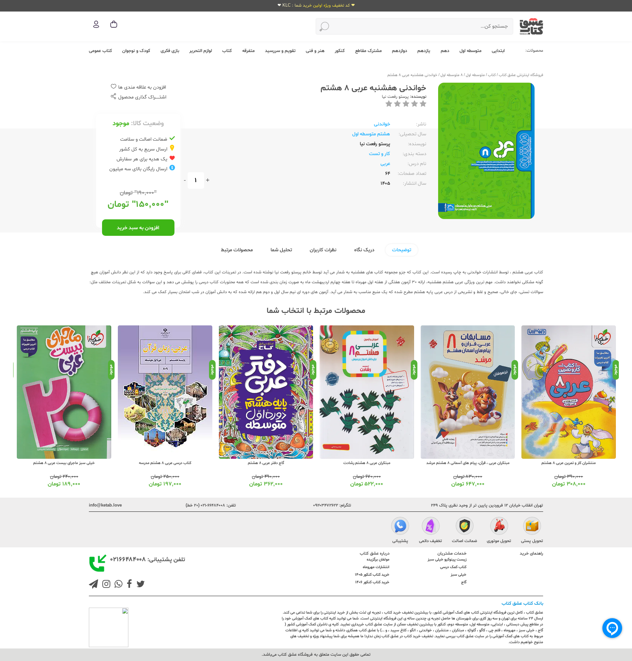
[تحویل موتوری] (499, 527)
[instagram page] (105, 585)
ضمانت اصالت (464, 541)
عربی (385, 163)
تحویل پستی (532, 541)
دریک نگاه (364, 250)
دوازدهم (399, 51)
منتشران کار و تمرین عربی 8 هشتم (568, 463)
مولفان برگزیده (378, 559)
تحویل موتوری (499, 541)
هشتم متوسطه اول (371, 134)
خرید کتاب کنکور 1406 (372, 582)
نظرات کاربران (323, 250)
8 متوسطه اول (451, 75)
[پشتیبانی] (400, 527)
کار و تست (379, 154)
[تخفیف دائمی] (431, 527)
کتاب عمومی (100, 51)
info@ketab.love (105, 506)
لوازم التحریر (200, 51)
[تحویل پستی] (532, 527)
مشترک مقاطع (368, 51)
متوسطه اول (471, 51)
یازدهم (423, 51)
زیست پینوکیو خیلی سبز (447, 559)
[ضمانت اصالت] (465, 527)
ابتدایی (498, 51)
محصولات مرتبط (237, 250)
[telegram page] (93, 585)
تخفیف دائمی (430, 541)
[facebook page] (128, 585)
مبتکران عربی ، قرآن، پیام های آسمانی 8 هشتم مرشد (468, 463)
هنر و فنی (315, 51)
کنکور (340, 51)
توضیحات (401, 250)
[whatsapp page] (117, 585)
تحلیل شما (281, 250)
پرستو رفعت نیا (395, 97)
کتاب (227, 51)
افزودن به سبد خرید (138, 228)
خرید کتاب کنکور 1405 (372, 574)
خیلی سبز (458, 574)
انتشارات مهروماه (376, 567)
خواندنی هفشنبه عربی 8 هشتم (412, 75)
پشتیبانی (400, 541)
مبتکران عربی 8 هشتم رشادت (366, 463)
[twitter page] (139, 585)
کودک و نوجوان (136, 51)
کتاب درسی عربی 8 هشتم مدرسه (165, 463)
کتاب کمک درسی (453, 567)
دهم (445, 51)
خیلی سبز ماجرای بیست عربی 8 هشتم (64, 463)
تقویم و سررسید (280, 51)
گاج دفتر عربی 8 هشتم (266, 463)
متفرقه (248, 51)
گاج (463, 582)
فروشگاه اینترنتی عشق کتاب (521, 75)
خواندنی (382, 124)
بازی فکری (170, 51)
